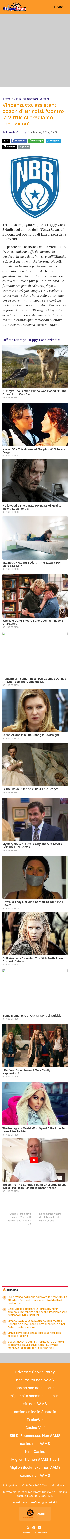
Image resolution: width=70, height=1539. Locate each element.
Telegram (54, 140)
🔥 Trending (10, 1290)
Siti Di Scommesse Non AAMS (35, 1435)
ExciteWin (35, 1420)
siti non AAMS (35, 1404)
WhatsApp (37, 140)
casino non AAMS (35, 1443)
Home (7, 98)
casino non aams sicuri (35, 1388)
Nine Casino (35, 1451)
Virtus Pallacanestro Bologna (31, 98)
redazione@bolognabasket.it (39, 1502)
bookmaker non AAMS (35, 1380)
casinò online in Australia (35, 1412)
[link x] (28, 1527)
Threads (11, 146)
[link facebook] (33, 1527)
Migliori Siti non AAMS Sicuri (35, 1459)
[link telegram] (39, 1527)
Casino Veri (35, 1428)
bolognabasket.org (15, 132)
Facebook (20, 140)
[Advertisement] (35, 50)
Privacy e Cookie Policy (35, 1372)
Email (26, 146)
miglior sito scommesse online (35, 1396)
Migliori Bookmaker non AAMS (35, 1467)
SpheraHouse (41, 1532)
